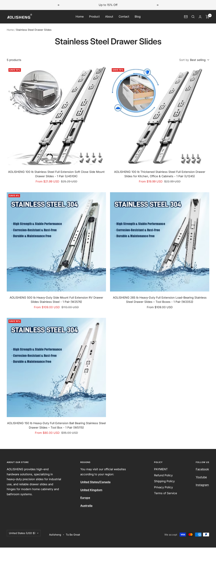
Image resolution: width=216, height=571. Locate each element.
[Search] (193, 16)
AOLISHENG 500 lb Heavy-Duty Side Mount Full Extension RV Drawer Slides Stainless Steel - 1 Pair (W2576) (56, 300)
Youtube (201, 477)
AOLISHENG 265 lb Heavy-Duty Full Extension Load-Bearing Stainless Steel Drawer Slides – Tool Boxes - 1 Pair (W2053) (160, 300)
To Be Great (73, 534)
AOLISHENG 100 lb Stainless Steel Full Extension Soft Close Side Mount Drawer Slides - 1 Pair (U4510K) (56, 174)
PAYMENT (161, 469)
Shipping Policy (164, 481)
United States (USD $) (22, 533)
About (109, 16)
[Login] (200, 16)
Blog (138, 16)
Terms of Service (165, 493)
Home (80, 16)
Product (94, 16)
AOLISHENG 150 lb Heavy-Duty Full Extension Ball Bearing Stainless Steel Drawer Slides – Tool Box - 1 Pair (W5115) (56, 425)
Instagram (202, 485)
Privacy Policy (163, 487)
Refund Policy (163, 475)
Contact (124, 16)
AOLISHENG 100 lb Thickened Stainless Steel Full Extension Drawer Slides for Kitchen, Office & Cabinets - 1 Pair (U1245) (159, 174)
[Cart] (207, 16)
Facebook (202, 469)
